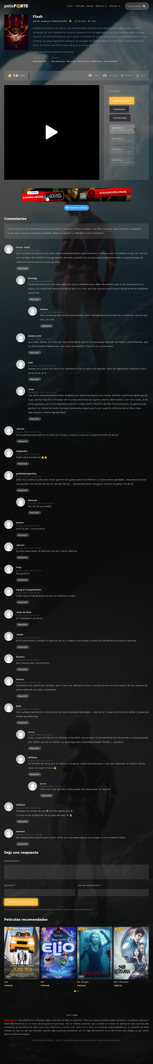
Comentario (12, 860)
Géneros (99, 6)
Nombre (10, 885)
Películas (79, 6)
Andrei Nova (96, 61)
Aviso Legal (72, 1015)
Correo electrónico (90, 885)
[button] (75, 991)
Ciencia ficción (59, 21)
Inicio (70, 6)
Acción (36, 21)
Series (90, 6)
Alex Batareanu (58, 61)
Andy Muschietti (40, 61)
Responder (22, 268)
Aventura (45, 21)
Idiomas (113, 6)
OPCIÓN (122, 129)
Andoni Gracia (83, 61)
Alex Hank (70, 61)
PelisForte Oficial (78, 207)
